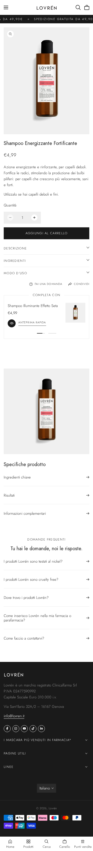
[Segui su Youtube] (24, 728)
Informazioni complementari (25, 513)
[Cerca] (78, 7)
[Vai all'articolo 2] (52, 333)
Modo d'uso (15, 273)
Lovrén (53, 808)
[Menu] (6, 7)
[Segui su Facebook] (7, 728)
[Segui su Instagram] (15, 728)
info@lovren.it (14, 716)
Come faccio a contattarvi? (24, 638)
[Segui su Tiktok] (33, 728)
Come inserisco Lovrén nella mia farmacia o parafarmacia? (37, 618)
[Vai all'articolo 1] (41, 333)
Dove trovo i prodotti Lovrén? (26, 597)
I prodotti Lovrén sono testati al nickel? (33, 561)
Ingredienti (15, 260)
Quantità (10, 205)
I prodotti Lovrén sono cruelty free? (31, 579)
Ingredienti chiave (17, 477)
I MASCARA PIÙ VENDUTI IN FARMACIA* (37, 740)
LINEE (9, 766)
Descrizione (15, 248)
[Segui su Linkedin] (41, 728)
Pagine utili (15, 753)
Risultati (9, 495)
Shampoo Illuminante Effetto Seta (33, 305)
